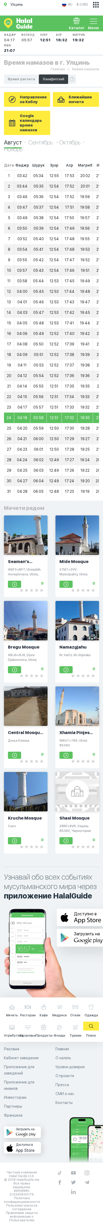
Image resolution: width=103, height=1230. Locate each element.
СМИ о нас (64, 1094)
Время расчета (21, 79)
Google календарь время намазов (31, 123)
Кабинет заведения (21, 1058)
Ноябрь (13, 149)
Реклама (11, 1049)
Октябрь (70, 142)
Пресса (62, 1085)
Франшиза (13, 1115)
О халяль (63, 1058)
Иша (9, 48)
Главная (58, 69)
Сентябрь (41, 142)
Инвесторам (15, 1097)
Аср (61, 37)
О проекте (64, 1076)
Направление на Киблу (33, 99)
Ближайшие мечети (80, 99)
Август (13, 142)
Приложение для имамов (19, 1085)
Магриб (79, 37)
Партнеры (13, 1106)
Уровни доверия (70, 1067)
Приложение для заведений (19, 1070)
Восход (28, 37)
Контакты (64, 1103)
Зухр (45, 37)
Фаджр (10, 37)
